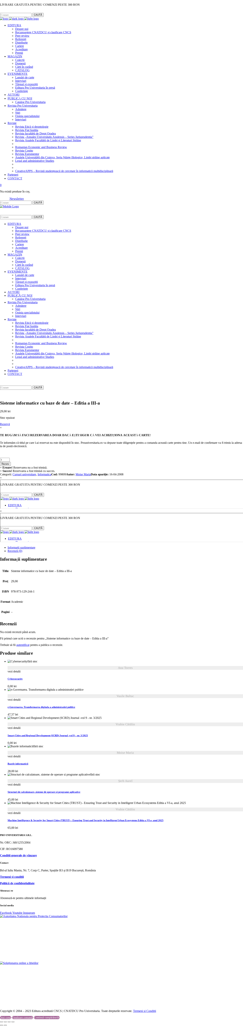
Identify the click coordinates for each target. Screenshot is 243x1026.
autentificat (22, 644)
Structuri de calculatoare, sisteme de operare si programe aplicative (44, 792)
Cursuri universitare (24, 474)
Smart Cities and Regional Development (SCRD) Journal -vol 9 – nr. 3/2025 (48, 735)
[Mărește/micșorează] (1, 1021)
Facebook (5, 11)
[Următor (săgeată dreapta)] (5, 1025)
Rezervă (5, 424)
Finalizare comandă (22, 1017)
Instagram (18, 11)
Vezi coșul (5, 1017)
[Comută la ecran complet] (5, 1021)
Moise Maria (83, 474)
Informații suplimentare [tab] (21, 547)
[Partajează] (9, 1021)
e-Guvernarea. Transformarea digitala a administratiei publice (41, 707)
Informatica (44, 474)
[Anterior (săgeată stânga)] (1, 1025)
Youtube (17, 912)
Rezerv (5, 464)
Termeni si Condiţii (144, 1011)
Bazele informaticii (18, 763)
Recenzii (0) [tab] (15, 551)
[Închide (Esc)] (12, 1021)
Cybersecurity (15, 678)
